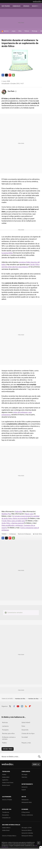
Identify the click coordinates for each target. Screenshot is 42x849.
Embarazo (12, 534)
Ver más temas (8, 749)
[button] (12, 91)
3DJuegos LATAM (26, 827)
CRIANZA (26, 6)
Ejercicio (6, 31)
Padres (4, 743)
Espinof (24, 789)
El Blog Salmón (26, 812)
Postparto (5, 730)
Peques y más (26, 743)
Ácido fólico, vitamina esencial (13, 523)
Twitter (6, 75)
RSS (26, 706)
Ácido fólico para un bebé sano (13, 521)
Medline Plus (6, 514)
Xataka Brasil (5, 830)
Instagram (22, 706)
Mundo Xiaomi (6, 785)
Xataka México (6, 827)
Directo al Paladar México (9, 835)
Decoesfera (5, 815)
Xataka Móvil (5, 777)
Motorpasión (25, 799)
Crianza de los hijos (28, 733)
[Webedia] (37, 1)
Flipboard (10, 75)
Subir (35, 764)
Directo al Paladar (7, 799)
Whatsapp (34, 31)
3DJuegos (24, 774)
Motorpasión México (27, 835)
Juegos (13, 31)
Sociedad (25, 737)
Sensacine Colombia (27, 833)
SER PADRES (6, 6)
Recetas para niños (8, 733)
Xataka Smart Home (7, 782)
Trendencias (5, 812)
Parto (23, 726)
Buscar (39, 756)
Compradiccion (6, 817)
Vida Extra (24, 777)
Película (26, 31)
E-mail (13, 75)
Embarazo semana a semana (8, 738)
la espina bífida (7, 253)
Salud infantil (26, 722)
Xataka (4, 774)
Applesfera (5, 780)
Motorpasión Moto (27, 802)
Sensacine (24, 787)
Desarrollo (25, 730)
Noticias (5, 722)
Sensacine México (27, 830)
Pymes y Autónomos (27, 815)
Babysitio (18, 511)
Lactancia (5, 726)
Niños (20, 31)
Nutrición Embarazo (24, 534)
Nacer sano (29, 514)
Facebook (3, 75)
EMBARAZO (16, 6)
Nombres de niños (20, 698)
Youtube (18, 706)
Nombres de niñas (33, 698)
